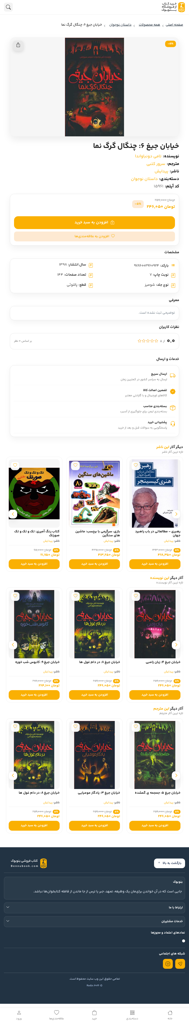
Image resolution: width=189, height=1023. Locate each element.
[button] (94, 236)
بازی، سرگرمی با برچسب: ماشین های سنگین (123, 533)
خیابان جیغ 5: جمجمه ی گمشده (157, 793)
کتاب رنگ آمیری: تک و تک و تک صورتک (63, 533)
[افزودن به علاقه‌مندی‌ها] (161, 465)
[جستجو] (8, 7)
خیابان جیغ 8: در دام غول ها (99, 662)
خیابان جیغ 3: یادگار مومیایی (99, 793)
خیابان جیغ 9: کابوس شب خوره (37, 662)
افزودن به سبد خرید (91, 222)
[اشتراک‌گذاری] (18, 46)
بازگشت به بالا (172, 863)
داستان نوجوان (144, 179)
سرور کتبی (155, 164)
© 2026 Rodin (94, 986)
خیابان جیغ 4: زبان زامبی (163, 662)
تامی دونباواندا (148, 156)
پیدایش (161, 171)
